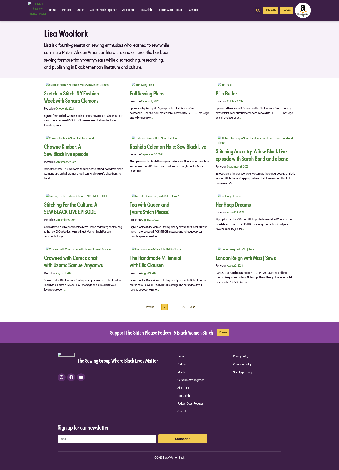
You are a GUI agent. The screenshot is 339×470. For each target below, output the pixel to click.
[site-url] (66, 361)
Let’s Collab (145, 10)
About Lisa (128, 10)
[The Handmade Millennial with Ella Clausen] (157, 249)
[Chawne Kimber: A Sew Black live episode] (70, 138)
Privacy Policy (240, 356)
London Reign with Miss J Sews (246, 257)
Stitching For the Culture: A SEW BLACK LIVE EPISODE (70, 208)
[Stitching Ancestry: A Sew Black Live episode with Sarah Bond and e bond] (255, 140)
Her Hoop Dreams (233, 204)
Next (192, 307)
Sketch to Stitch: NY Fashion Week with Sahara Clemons (71, 97)
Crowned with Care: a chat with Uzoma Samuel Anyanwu (73, 261)
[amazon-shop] (303, 10)
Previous (149, 307)
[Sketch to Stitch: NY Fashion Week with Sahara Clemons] (77, 84)
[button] (258, 10)
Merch (80, 10)
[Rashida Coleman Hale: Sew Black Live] (155, 138)
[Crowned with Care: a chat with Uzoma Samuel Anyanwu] (79, 249)
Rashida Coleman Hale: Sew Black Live (168, 146)
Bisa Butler (226, 93)
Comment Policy (242, 364)
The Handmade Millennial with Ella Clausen (155, 261)
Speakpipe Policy (242, 372)
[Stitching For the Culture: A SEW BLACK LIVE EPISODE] (76, 196)
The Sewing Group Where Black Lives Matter (117, 360)
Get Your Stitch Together (103, 10)
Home (52, 10)
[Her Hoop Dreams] (229, 196)
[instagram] (62, 377)
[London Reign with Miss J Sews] (236, 249)
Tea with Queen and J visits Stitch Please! (149, 208)
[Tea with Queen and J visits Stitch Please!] (155, 196)
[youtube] (81, 377)
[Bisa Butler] (225, 84)
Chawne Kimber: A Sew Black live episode (66, 150)
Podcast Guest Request (170, 10)
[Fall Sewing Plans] (143, 84)
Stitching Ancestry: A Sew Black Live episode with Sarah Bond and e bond (252, 155)
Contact (193, 10)
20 (185, 306)
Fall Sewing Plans (147, 93)
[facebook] (71, 377)
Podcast (66, 10)
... (64, 125)
